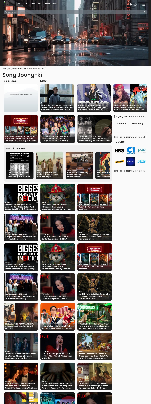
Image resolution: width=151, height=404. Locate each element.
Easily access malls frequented (21, 94)
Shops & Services (50, 4)
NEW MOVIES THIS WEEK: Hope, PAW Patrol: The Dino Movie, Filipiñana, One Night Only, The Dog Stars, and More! (20, 138)
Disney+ (83, 103)
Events (116, 103)
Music (9, 170)
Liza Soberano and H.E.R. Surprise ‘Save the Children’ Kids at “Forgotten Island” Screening (56, 138)
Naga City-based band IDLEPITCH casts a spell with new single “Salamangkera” (47, 174)
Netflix (46, 234)
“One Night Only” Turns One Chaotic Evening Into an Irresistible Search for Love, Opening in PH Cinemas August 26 (94, 326)
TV (27, 4)
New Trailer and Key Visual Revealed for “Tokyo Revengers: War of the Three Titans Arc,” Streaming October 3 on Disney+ (92, 107)
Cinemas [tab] (121, 123)
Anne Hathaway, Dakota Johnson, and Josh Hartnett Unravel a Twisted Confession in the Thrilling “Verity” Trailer (20, 385)
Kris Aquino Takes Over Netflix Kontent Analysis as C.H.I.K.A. (55, 238)
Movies (20, 4)
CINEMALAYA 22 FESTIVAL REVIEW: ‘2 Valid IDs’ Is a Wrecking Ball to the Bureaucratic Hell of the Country (93, 385)
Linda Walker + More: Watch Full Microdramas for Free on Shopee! (57, 327)
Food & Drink (36, 4)
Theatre (81, 134)
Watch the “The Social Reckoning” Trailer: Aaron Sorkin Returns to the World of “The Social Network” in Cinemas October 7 (56, 107)
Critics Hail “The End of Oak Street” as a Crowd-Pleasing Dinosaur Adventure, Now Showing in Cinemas (20, 356)
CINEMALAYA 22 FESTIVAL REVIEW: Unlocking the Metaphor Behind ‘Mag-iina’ (19, 326)
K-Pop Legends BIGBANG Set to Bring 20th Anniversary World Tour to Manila (19, 174)
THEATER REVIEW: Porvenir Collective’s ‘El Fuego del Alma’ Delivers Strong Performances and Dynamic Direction (94, 138)
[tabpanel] (130, 130)
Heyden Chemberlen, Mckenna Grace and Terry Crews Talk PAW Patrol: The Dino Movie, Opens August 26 (93, 356)
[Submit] (144, 12)
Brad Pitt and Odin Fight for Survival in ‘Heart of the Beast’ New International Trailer (94, 236)
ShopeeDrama (49, 324)
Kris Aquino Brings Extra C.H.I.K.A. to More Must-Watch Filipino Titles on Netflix (57, 356)
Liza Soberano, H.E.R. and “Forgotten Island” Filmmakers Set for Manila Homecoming (20, 236)
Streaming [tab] (137, 123)
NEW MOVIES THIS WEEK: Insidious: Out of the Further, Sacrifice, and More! (93, 207)
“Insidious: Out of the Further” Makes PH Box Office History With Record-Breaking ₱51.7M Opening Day (19, 207)
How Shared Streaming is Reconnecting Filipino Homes (77, 174)
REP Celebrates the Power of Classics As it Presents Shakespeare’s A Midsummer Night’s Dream (109, 174)
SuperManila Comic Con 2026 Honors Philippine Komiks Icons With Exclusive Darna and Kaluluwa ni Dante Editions (129, 107)
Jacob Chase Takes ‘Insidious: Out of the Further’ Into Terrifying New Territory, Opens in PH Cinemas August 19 (57, 385)
